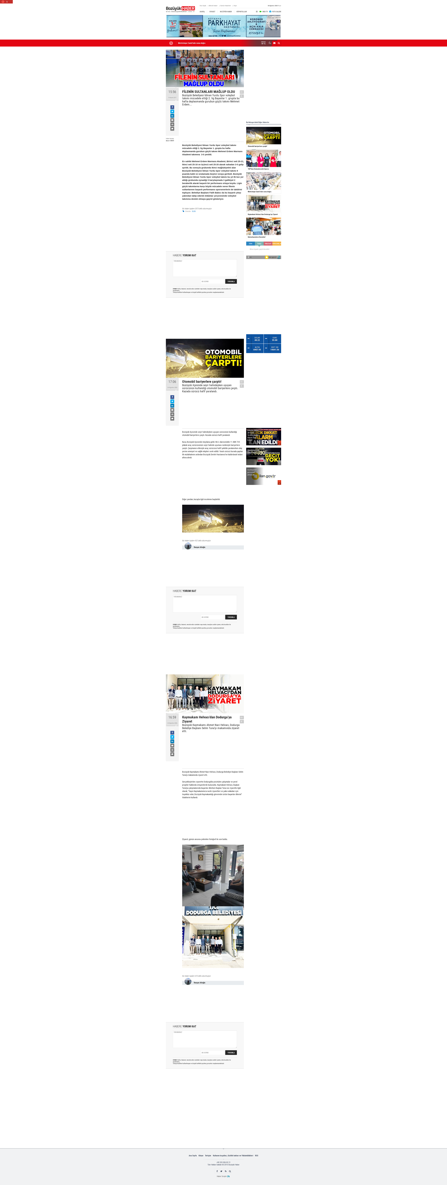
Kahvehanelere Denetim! (188, 43)
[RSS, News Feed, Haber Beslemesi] (226, 1171)
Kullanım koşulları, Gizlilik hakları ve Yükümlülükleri (233, 1156)
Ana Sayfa (203, 6)
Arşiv (235, 6)
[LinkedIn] (172, 116)
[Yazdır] (172, 124)
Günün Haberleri (225, 6)
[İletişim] (274, 43)
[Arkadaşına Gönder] (172, 120)
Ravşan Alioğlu (199, 547)
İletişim (208, 1156)
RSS (256, 1156)
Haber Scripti (221, 1176)
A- (242, 96)
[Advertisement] (211, 123)
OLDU (194, 211)
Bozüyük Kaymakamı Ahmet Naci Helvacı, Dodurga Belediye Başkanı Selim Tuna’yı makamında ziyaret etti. (211, 728)
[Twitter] (172, 111)
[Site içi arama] (279, 43)
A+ (242, 92)
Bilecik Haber (213, 6)
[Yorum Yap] (172, 129)
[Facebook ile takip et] (217, 1171)
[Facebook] (172, 107)
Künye (201, 1156)
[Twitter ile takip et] (221, 1171)
